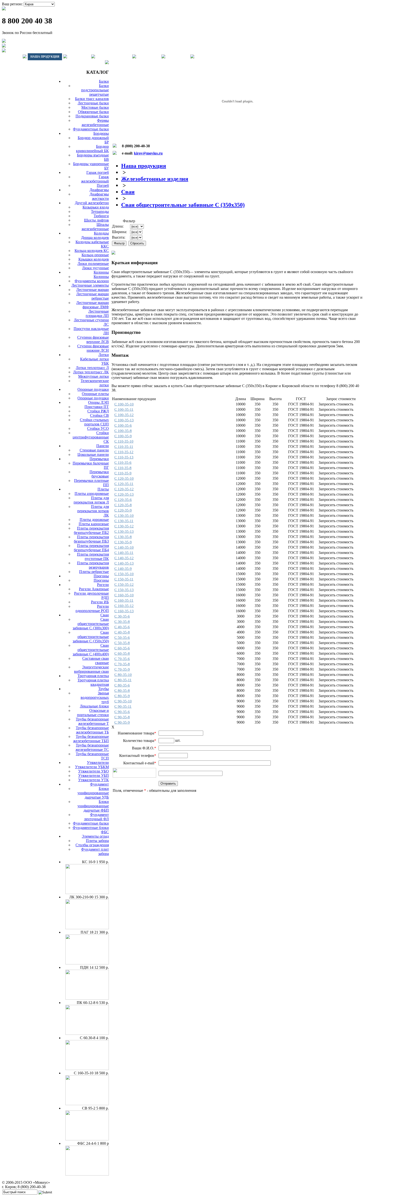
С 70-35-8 (122, 664)
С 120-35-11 (123, 484)
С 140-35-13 (124, 563)
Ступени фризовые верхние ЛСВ (93, 339)
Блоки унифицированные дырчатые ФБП (93, 806)
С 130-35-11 (123, 521)
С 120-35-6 (123, 500)
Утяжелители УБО (93, 771)
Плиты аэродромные (92, 493)
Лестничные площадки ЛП (97, 313)
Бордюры (101, 133)
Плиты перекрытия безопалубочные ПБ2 (91, 530)
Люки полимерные (93, 264)
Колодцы (101, 233)
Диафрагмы (99, 190)
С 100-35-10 (124, 404)
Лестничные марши (92, 290)
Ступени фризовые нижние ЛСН (93, 348)
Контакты (178, 56)
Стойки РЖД (98, 411)
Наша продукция (44, 56)
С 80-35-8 (122, 691)
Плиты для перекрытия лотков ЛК (93, 510)
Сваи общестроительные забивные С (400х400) (91, 649)
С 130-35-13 (124, 531)
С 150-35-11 (123, 579)
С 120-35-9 (123, 510)
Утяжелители (98, 762)
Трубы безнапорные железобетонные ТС (92, 747)
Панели (102, 446)
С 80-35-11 (123, 680)
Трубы (103, 689)
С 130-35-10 (124, 516)
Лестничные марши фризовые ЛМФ (92, 305)
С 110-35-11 (123, 447)
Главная (12, 56)
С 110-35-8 (123, 468)
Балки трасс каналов (92, 99)
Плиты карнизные (94, 524)
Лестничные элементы (90, 285)
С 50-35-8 (122, 643)
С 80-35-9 (122, 696)
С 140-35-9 (123, 569)
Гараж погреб (97, 172)
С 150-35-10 (124, 574)
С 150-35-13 (124, 590)
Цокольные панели (93, 454)
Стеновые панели (94, 450)
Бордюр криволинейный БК (92, 148)
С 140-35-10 (124, 547)
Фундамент (99, 784)
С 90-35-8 (122, 717)
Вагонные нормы (113, 56)
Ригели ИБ (100, 602)
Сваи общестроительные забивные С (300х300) (91, 623)
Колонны (101, 272)
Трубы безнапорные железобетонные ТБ (92, 730)
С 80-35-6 (122, 685)
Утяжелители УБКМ (92, 767)
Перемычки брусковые (99, 474)
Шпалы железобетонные (95, 226)
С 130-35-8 (123, 537)
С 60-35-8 (122, 653)
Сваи (104, 615)
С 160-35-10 (124, 595)
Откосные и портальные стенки (93, 712)
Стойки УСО (98, 428)
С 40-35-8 (122, 632)
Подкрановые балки (92, 116)
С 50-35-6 (122, 637)
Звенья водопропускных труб (95, 697)
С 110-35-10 (123, 441)
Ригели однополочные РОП (92, 608)
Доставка (79, 56)
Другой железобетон (92, 203)
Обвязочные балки (93, 112)
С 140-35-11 (123, 553)
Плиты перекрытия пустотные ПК (93, 556)
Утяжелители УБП (93, 775)
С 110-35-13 (123, 457)
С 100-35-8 (123, 431)
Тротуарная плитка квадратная (93, 682)
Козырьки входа (96, 207)
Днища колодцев (95, 237)
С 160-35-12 (124, 606)
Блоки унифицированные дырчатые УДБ (93, 793)
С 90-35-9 (122, 722)
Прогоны (101, 576)
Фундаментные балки (91, 129)
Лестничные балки (93, 103)
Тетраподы (100, 211)
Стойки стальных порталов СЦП (94, 422)
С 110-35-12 (123, 452)
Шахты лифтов (96, 220)
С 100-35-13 (124, 420)
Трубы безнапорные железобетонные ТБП (91, 738)
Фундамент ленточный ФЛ (96, 817)
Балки (104, 81)
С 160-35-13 (124, 611)
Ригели (103, 585)
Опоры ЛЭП (98, 402)
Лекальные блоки (94, 706)
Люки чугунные (95, 268)
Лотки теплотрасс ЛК (91, 372)
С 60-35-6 (122, 648)
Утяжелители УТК (93, 780)
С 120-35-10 (124, 478)
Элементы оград (95, 836)
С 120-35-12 (124, 489)
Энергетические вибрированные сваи (91, 669)
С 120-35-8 (123, 505)
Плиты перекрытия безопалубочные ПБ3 (91, 539)
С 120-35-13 (124, 494)
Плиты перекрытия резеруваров (93, 565)
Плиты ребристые (94, 572)
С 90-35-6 (122, 712)
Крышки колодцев (93, 259)
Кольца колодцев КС (92, 251)
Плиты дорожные (94, 520)
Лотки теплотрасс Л (92, 368)
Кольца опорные (95, 255)
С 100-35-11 (123, 409)
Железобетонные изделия (154, 179)
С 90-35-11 (123, 706)
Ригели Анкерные (94, 589)
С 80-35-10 (123, 675)
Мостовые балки (95, 107)
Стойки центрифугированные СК (91, 437)
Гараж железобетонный (95, 179)
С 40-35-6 (122, 627)
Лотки (103, 355)
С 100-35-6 (123, 425)
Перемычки (99, 459)
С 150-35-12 (124, 584)
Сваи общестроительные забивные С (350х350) (91, 636)
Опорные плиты (95, 394)
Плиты (103, 489)
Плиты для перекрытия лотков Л (91, 500)
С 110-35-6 (123, 462)
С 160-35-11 (123, 600)
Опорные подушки (93, 389)
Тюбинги (101, 216)
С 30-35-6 (122, 616)
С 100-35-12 (124, 415)
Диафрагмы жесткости (99, 196)
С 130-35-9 (123, 542)
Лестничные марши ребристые (92, 296)
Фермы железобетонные (95, 122)
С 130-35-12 (124, 526)
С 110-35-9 (123, 473)
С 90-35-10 (123, 701)
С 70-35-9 (122, 669)
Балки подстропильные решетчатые (95, 90)
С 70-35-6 (122, 659)
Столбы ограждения (92, 845)
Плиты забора (97, 841)
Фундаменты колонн (92, 281)
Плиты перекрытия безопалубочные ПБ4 (91, 548)
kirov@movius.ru (148, 153)
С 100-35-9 (123, 436)
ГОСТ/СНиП (149, 56)
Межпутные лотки (93, 376)
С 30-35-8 (122, 622)
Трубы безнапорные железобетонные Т (92, 721)
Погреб (103, 185)
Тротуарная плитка (93, 676)
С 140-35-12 (124, 558)
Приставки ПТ (96, 407)
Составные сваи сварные (95, 660)
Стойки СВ (99, 415)
